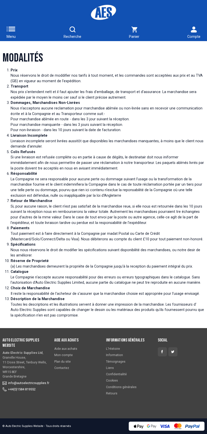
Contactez (61, 368)
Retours (111, 393)
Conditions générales (121, 387)
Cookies (112, 380)
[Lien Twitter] (172, 351)
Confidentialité (116, 374)
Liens (110, 368)
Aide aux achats (65, 349)
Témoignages (115, 361)
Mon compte (63, 355)
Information (114, 355)
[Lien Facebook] (162, 351)
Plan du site (62, 361)
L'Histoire (113, 349)
